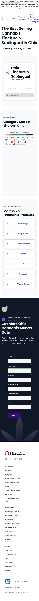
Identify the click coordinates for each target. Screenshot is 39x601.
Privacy (17, 587)
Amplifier (9, 539)
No (19, 9)
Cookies (25, 581)
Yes (36, 6)
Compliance (9, 587)
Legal (17, 581)
